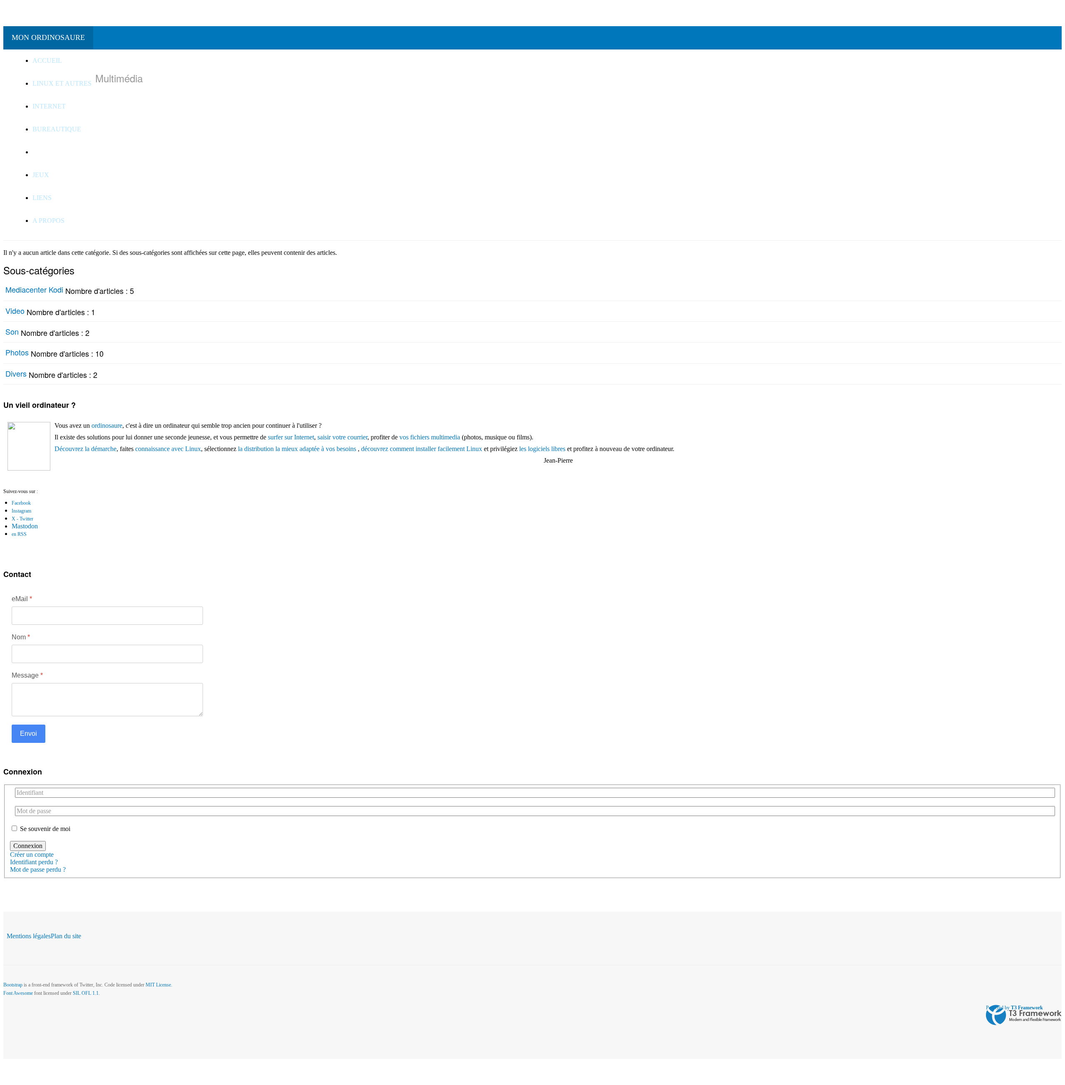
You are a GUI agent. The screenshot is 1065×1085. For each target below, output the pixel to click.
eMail (22, 598)
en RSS (19, 534)
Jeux (40, 174)
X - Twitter (22, 519)
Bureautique (57, 129)
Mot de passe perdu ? (38, 869)
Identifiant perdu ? (34, 862)
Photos (17, 352)
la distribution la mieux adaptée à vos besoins (297, 448)
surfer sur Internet (291, 437)
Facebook (21, 503)
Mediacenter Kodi (34, 289)
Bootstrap (12, 985)
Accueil (47, 60)
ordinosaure (107, 425)
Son (12, 331)
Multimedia (54, 151)
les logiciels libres (542, 448)
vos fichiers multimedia (429, 437)
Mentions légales (29, 936)
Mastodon (25, 526)
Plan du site (66, 936)
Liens (42, 197)
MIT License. (159, 985)
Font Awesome (18, 993)
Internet (49, 106)
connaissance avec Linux (168, 448)
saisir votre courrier (342, 437)
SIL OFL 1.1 (86, 993)
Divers (16, 373)
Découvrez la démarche (85, 448)
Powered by (1014, 1008)
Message (27, 675)
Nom (21, 637)
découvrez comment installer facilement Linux (421, 448)
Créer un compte (32, 854)
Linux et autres (62, 83)
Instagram (21, 511)
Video (15, 310)
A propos (49, 220)
